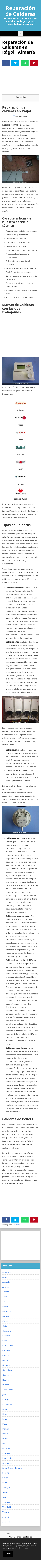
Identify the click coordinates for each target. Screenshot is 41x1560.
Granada (6, 1365)
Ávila (4, 1301)
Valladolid (6, 1507)
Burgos (5, 1316)
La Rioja (5, 1399)
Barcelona (6, 1311)
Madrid (5, 1424)
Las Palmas (7, 1404)
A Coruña (6, 1272)
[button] (20, 33)
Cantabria (6, 1331)
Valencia (6, 1502)
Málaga (5, 1429)
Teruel (5, 1492)
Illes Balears (7, 1389)
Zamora (5, 1517)
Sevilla (5, 1477)
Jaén (4, 1394)
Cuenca (5, 1355)
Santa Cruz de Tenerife (12, 1468)
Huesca (5, 1384)
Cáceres (5, 1321)
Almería (17, 1225)
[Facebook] (6, 63)
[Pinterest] (34, 63)
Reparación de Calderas (20, 11)
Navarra (6, 1443)
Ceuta (5, 1340)
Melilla (5, 1433)
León (4, 1409)
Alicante (5, 1287)
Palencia (6, 1453)
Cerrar (8, 1554)
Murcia (5, 1438)
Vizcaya (5, 1512)
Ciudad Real (7, 1345)
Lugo (4, 1419)
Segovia (5, 1473)
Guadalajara (7, 1370)
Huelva (5, 1380)
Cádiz (4, 1326)
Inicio (7, 1534)
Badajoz (5, 1306)
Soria (4, 1482)
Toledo (5, 1497)
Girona (5, 1360)
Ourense (6, 1448)
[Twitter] (15, 63)
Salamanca (7, 1463)
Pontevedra (7, 1458)
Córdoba (6, 1350)
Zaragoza (6, 1521)
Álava (4, 1277)
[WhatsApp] (24, 63)
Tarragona (6, 1487)
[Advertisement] (20, 80)
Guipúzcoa (7, 1375)
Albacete (6, 1282)
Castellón (6, 1335)
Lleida (5, 1414)
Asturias (6, 1296)
